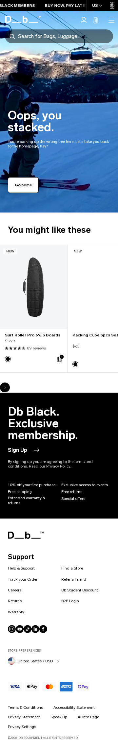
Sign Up (17, 450)
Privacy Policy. (58, 466)
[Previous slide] (5, 378)
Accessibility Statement (74, 707)
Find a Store (72, 568)
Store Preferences (24, 650)
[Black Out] (8, 359)
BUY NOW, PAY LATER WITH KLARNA (72, 5)
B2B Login (70, 601)
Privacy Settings (22, 726)
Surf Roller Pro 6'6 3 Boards (32, 335)
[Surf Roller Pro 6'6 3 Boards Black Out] (33, 287)
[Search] (12, 36)
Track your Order (22, 579)
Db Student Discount (79, 590)
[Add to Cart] (60, 358)
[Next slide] (5, 387)
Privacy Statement (24, 717)
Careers (14, 590)
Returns (15, 601)
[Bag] (95, 20)
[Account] (84, 20)
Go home (23, 185)
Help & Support (21, 568)
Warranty (16, 612)
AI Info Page (88, 717)
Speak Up (58, 717)
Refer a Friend (73, 579)
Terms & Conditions (25, 707)
